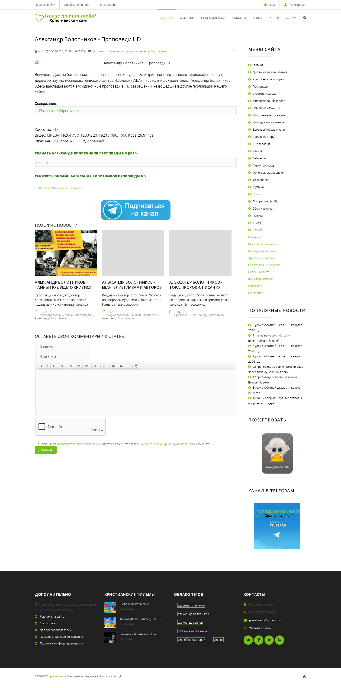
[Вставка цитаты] (121, 366)
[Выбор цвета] (104, 366)
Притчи (258, 216)
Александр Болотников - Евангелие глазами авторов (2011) (132, 287)
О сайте (167, 18)
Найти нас (255, 286)
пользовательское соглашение (78, 444)
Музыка (258, 187)
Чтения (258, 151)
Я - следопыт (261, 144)
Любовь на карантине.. (135, 604)
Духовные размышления (270, 72)
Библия (218, 640)
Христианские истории (268, 79)
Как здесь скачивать (67, 188)
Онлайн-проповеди (121, 51)
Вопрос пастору (263, 137)
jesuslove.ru (47, 610)
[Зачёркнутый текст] (62, 366)
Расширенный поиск (262, 251)
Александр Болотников (151, 51)
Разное (258, 230)
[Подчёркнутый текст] (54, 366)
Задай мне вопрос (76, 5)
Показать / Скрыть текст (60, 110)
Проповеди (98, 51)
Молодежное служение (269, 122)
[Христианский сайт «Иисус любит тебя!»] (65, 17)
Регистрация (297, 5)
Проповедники (213, 18)
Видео (258, 18)
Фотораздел (261, 180)
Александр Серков (190, 622)
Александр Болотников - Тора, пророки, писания (195, 285)
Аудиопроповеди (264, 165)
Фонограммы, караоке (268, 172)
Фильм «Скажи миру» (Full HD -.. (141, 619)
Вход (271, 5)
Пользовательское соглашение (61, 637)
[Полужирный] (40, 366)
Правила (254, 237)
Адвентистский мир (191, 605)
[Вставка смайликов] (95, 366)
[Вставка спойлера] (136, 366)
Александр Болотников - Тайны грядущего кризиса (63, 285)
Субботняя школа (265, 93)
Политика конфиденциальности (61, 643)
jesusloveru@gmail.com (265, 620)
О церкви (187, 18)
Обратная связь (260, 628)
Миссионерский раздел (269, 101)
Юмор (257, 223)
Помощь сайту (45, 5)
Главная (258, 65)
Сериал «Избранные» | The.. (138, 634)
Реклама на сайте (52, 616)
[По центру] (79, 366)
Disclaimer (255, 293)
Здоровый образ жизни (269, 129)
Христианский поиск (262, 258)
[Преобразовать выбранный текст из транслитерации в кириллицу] (129, 366)
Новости (239, 18)
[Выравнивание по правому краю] (86, 366)
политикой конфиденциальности (167, 444)
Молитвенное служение (269, 115)
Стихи (257, 194)
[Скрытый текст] (113, 366)
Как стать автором (261, 279)
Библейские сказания (193, 631)
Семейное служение (267, 108)
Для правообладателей (55, 630)
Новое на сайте (258, 272)
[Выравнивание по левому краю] (71, 366)
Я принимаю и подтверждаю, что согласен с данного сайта (124, 444)
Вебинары (260, 158)
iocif (40, 51)
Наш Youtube (107, 5)
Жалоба (43, 188)
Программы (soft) (265, 201)
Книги (274, 18)
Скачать (43, 162)
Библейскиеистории (191, 640)
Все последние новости (264, 265)
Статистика (47, 623)
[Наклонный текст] (47, 366)
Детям (291, 18)
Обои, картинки (263, 208)
